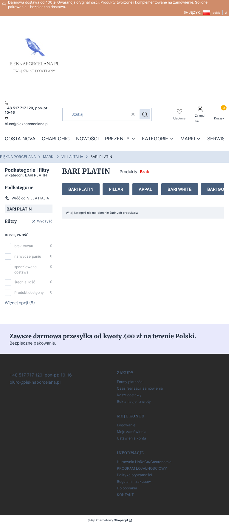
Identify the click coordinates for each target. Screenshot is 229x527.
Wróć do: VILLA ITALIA (30, 198)
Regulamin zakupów (134, 481)
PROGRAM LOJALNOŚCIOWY (142, 468)
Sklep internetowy (108, 520)
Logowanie (126, 425)
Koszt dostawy (129, 395)
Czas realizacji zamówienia (140, 388)
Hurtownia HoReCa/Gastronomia (144, 462)
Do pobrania (127, 488)
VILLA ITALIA (72, 156)
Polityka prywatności (134, 475)
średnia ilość (24, 282)
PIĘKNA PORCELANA (18, 156)
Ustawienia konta (131, 438)
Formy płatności (130, 381)
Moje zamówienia (131, 431)
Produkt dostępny (29, 292)
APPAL (145, 189)
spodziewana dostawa (25, 269)
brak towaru (24, 246)
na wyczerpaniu (27, 256)
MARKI (48, 156)
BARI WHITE (180, 189)
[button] (145, 114)
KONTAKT (125, 494)
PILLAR (116, 189)
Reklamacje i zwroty (134, 401)
